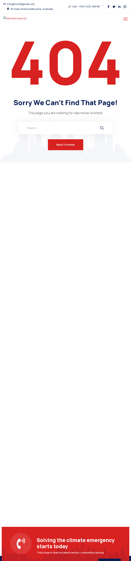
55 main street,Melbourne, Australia (32, 9)
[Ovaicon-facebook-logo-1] (108, 6)
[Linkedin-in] (119, 6)
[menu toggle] (125, 19)
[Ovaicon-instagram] (125, 6)
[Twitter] (114, 6)
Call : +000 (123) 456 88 (86, 6)
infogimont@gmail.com (21, 4)
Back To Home (65, 144)
